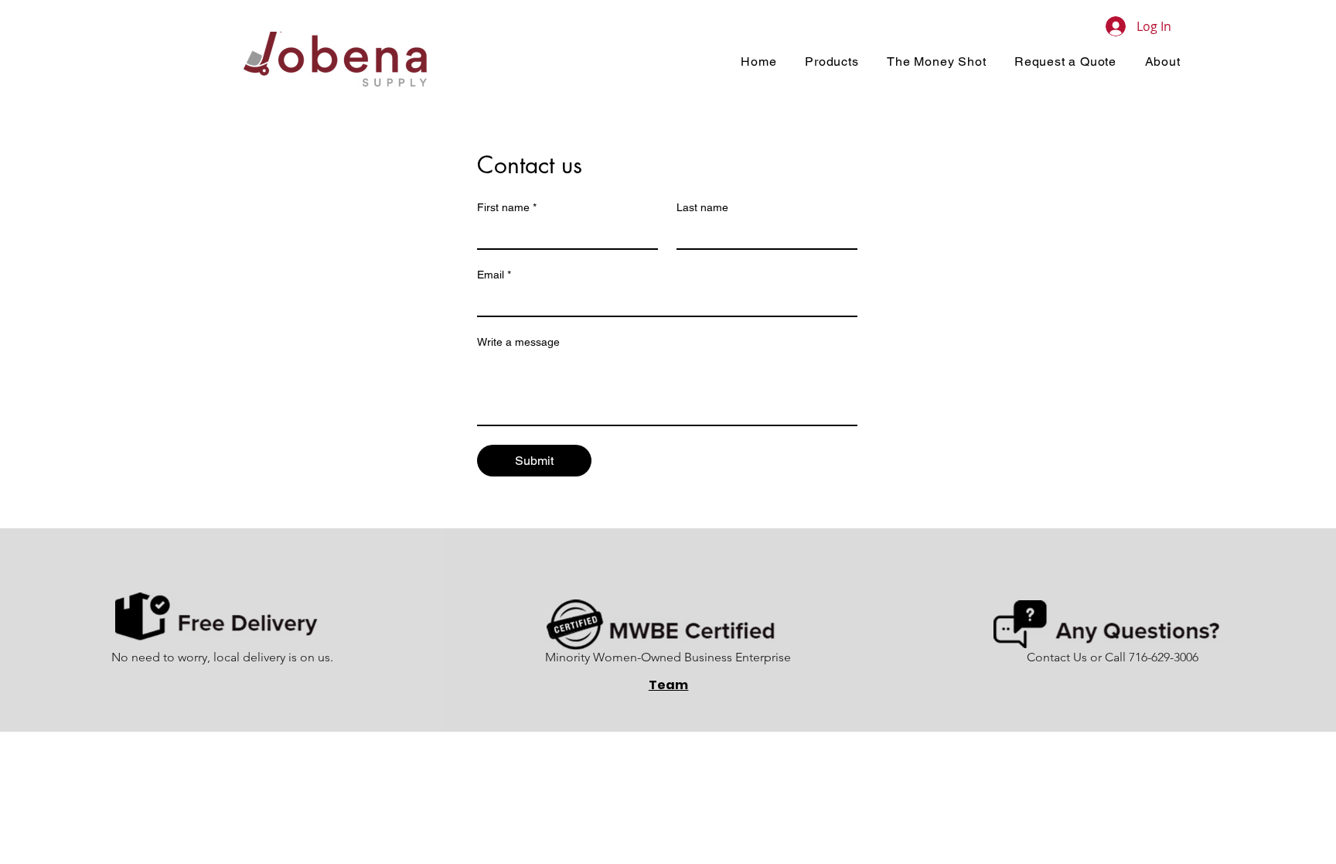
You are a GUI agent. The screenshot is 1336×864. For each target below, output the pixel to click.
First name (507, 207)
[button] (832, 61)
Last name (702, 207)
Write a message (518, 342)
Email (494, 274)
